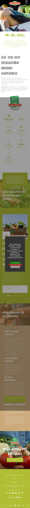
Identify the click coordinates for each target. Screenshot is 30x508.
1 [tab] (8, 295)
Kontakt (14, 478)
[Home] (15, 6)
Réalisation (11, 497)
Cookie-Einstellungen (14, 490)
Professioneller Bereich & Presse (14, 475)
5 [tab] (21, 295)
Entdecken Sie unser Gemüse (14, 398)
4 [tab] (18, 295)
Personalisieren (15, 267)
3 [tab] (15, 295)
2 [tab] (11, 295)
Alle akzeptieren (16, 262)
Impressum (14, 482)
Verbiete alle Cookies (15, 264)
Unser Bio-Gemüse (13, 460)
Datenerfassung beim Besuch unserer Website (14, 486)
